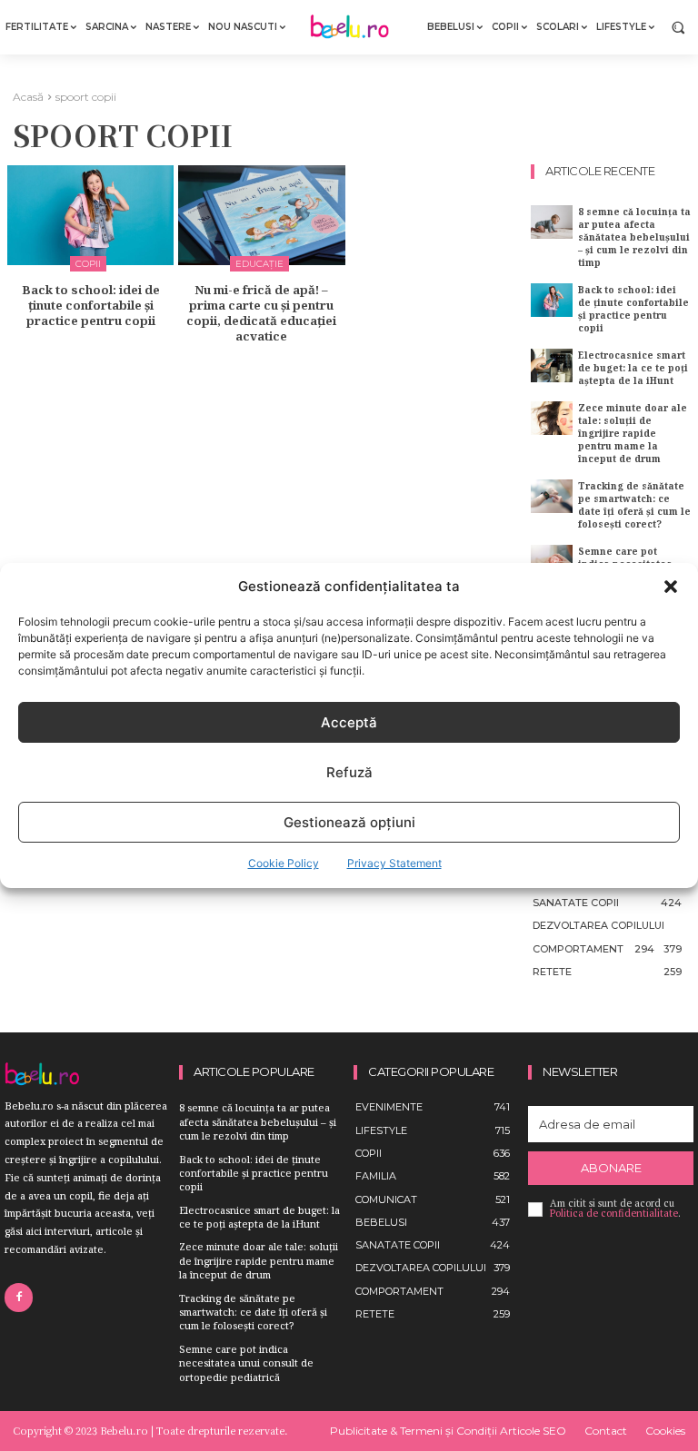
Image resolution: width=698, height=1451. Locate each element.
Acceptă (349, 722)
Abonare (611, 1167)
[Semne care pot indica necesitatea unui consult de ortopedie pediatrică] (552, 561)
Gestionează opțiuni (349, 822)
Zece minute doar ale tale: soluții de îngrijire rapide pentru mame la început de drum (632, 433)
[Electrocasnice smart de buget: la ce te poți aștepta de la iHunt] (552, 365)
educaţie (259, 264)
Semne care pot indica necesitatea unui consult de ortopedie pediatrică (246, 1363)
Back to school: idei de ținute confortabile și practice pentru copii (91, 305)
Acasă (28, 97)
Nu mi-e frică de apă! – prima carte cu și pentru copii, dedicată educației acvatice (261, 312)
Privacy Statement (394, 863)
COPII (88, 264)
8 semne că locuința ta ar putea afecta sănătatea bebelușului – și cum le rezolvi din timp (634, 237)
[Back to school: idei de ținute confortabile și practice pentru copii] (90, 215)
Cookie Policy (283, 863)
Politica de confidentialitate (614, 1213)
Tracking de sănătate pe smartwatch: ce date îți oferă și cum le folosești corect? (634, 504)
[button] (671, 586)
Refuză (349, 772)
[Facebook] (19, 1297)
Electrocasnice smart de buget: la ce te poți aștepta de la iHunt (633, 368)
